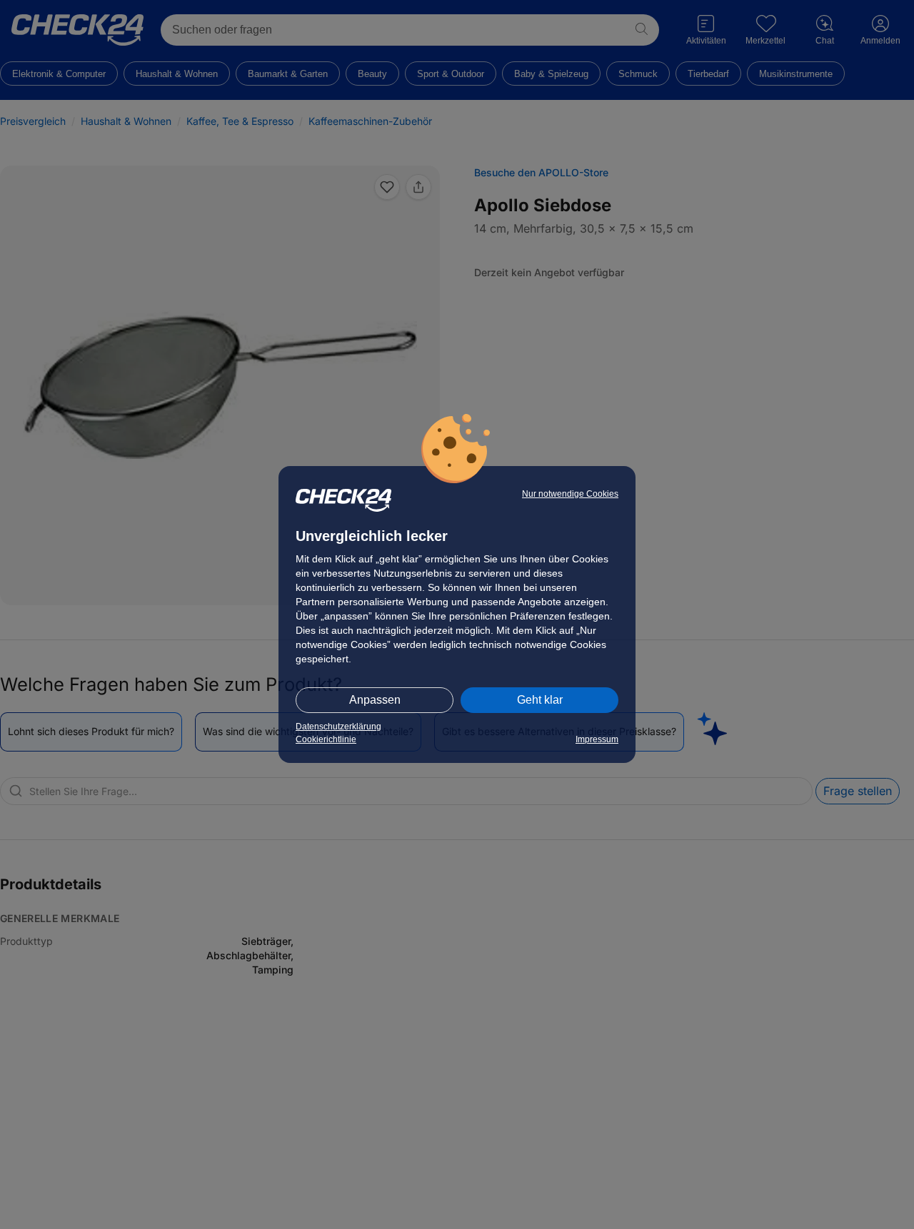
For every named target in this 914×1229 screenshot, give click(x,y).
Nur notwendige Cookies (570, 494)
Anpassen (375, 700)
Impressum (597, 739)
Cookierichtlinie (326, 739)
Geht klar (540, 700)
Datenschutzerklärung (338, 727)
